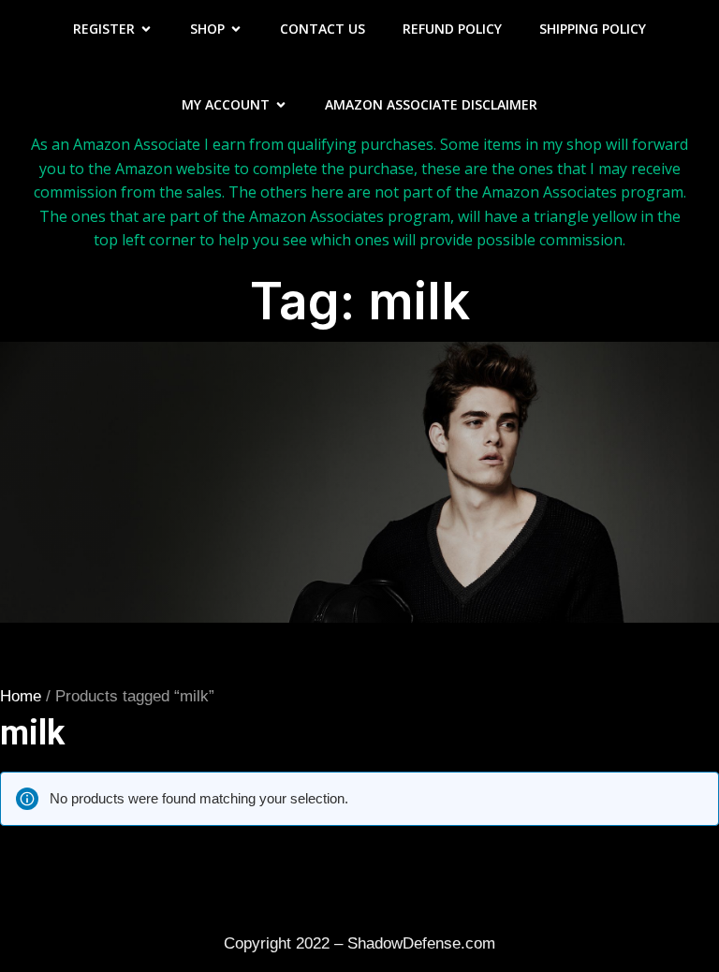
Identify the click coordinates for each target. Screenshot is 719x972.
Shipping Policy (592, 28)
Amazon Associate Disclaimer (431, 104)
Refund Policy (452, 28)
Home (20, 696)
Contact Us (322, 28)
